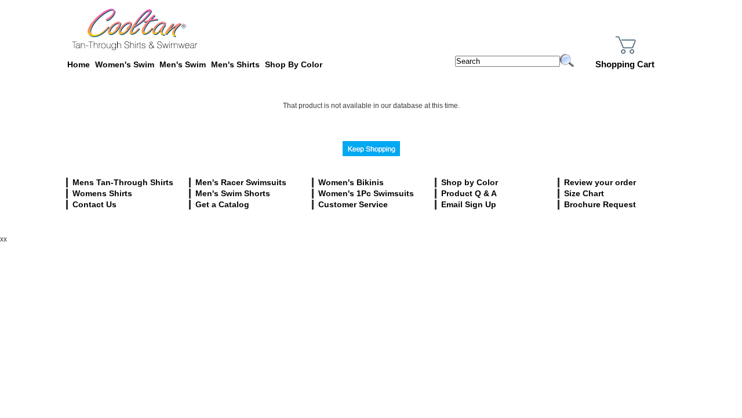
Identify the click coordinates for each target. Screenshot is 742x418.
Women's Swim (124, 64)
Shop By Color (293, 64)
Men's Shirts (235, 64)
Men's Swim (182, 64)
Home (78, 64)
